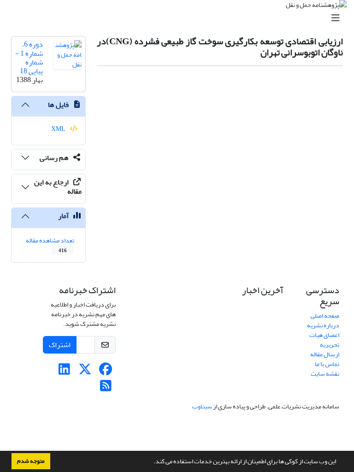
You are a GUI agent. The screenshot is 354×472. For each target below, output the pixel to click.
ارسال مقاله (324, 354)
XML (58, 129)
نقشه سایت (325, 373)
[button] (151, 462)
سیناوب (202, 406)
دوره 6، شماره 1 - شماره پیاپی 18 (29, 57)
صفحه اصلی (325, 315)
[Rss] (106, 388)
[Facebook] (106, 372)
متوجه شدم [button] (31, 460)
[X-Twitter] (85, 372)
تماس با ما (327, 364)
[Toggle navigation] (180, 18)
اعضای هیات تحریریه (324, 340)
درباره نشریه (323, 325)
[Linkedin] (64, 372)
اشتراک (60, 345)
